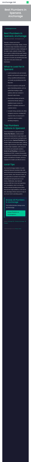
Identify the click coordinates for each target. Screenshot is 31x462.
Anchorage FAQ (11, 221)
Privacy (16, 228)
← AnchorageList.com (10, 28)
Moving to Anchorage (19, 221)
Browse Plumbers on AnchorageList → (13, 213)
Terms (20, 228)
